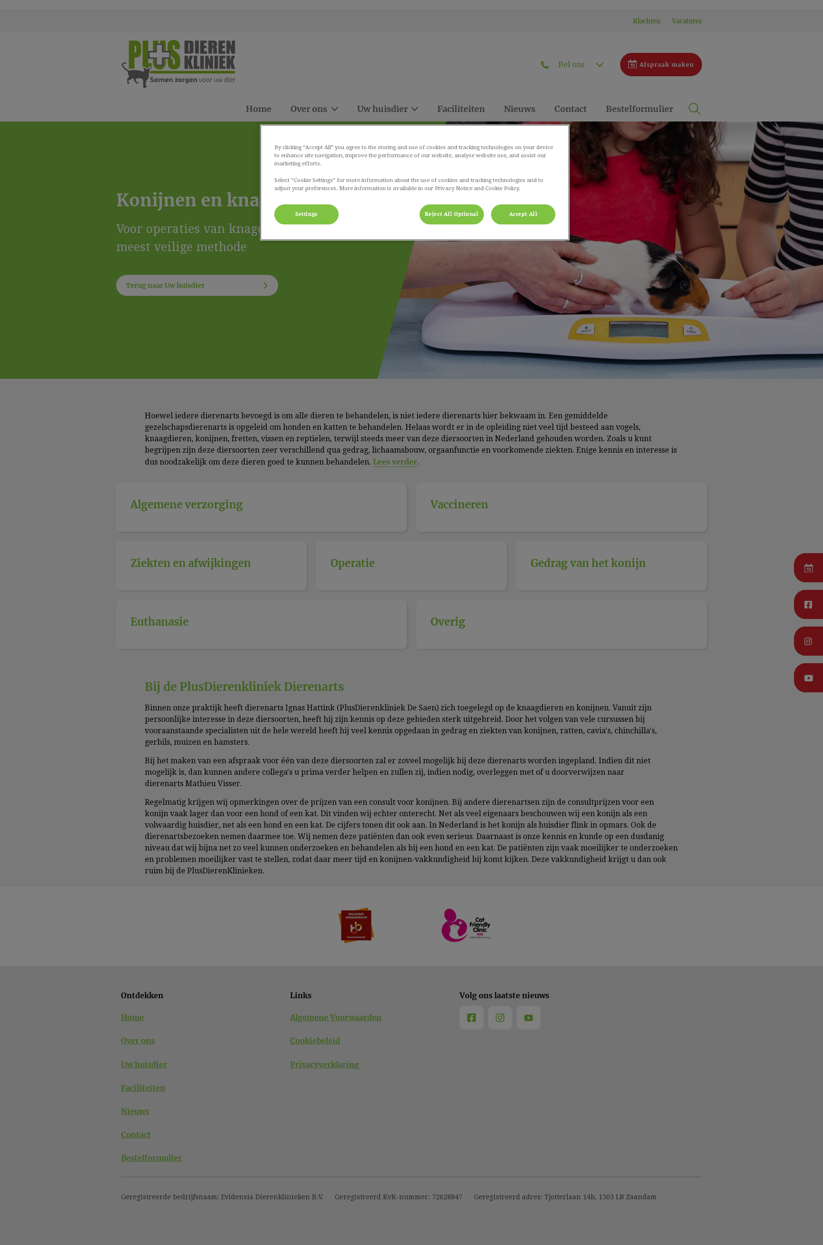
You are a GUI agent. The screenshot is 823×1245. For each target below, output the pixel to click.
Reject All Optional (452, 214)
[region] (415, 182)
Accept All (523, 214)
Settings (306, 214)
